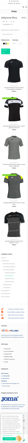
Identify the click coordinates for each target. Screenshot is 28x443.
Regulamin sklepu (8, 356)
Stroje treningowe (5, 296)
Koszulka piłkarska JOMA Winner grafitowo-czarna (14, 241)
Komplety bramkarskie (10, 272)
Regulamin (10, 3)
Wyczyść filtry (4, 51)
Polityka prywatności (9, 359)
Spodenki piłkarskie (9, 281)
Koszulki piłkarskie (7, 24)
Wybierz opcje (14, 73)
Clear (25, 17)
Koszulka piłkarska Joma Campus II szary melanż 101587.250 (14, 165)
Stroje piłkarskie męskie (8, 269)
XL (11, 21)
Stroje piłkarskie (5, 260)
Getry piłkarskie (7, 287)
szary (4, 21)
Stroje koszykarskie (5, 293)
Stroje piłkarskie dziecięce (9, 266)
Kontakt (6, 361)
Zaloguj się (17, 3)
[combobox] (14, 33)
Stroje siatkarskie (5, 290)
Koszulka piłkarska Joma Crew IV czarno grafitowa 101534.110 (14, 126)
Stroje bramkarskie (7, 284)
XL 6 (14, 43)
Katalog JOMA (7, 354)
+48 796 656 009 (14, 1)
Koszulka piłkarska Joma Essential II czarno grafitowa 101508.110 (14, 88)
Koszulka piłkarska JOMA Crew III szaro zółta (14, 203)
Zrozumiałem (9, 438)
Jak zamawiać (7, 348)
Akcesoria (3, 257)
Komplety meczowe (9, 278)
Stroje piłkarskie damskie (9, 263)
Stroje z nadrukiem (9, 351)
